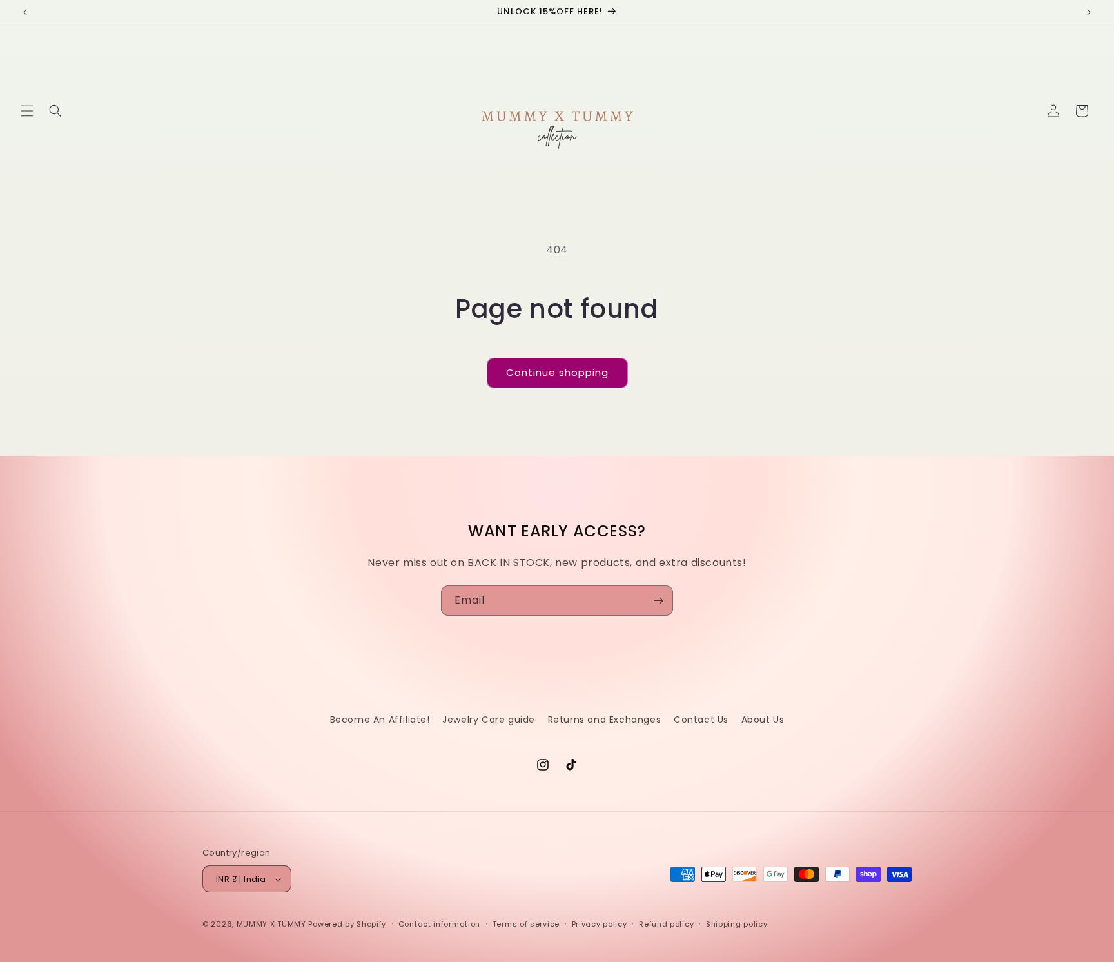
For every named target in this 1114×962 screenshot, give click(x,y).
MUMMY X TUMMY (271, 924)
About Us (763, 719)
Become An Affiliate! (380, 719)
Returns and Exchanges (604, 719)
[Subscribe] (658, 600)
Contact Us (701, 719)
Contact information (439, 924)
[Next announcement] (1089, 12)
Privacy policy (599, 924)
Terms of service (526, 924)
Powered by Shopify (347, 924)
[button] (27, 111)
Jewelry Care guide (488, 719)
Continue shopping (557, 372)
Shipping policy (737, 924)
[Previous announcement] (25, 12)
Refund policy (666, 924)
